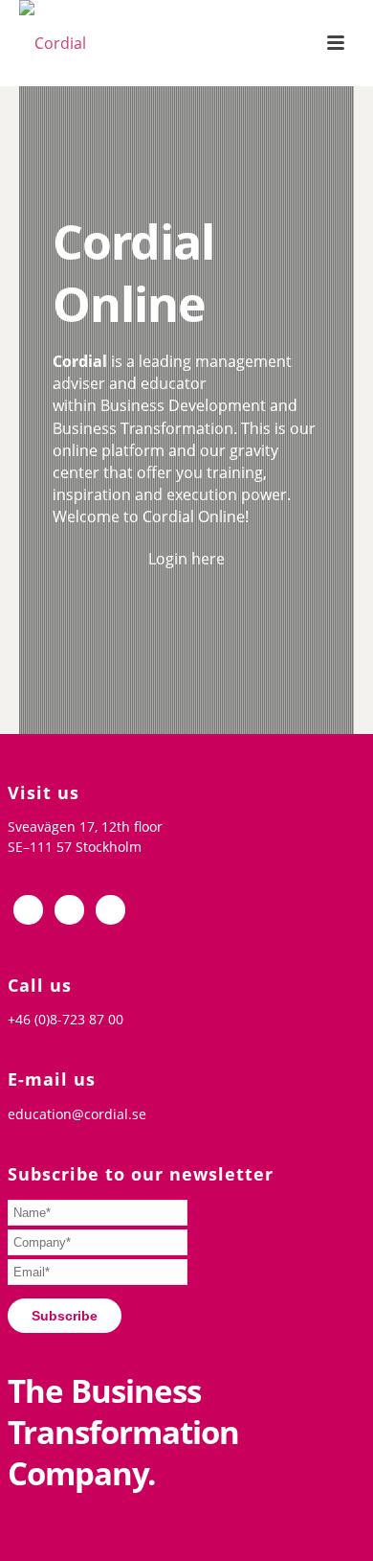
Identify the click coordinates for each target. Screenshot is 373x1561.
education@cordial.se (77, 1114)
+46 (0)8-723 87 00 (65, 1019)
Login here (186, 558)
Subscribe (65, 1315)
